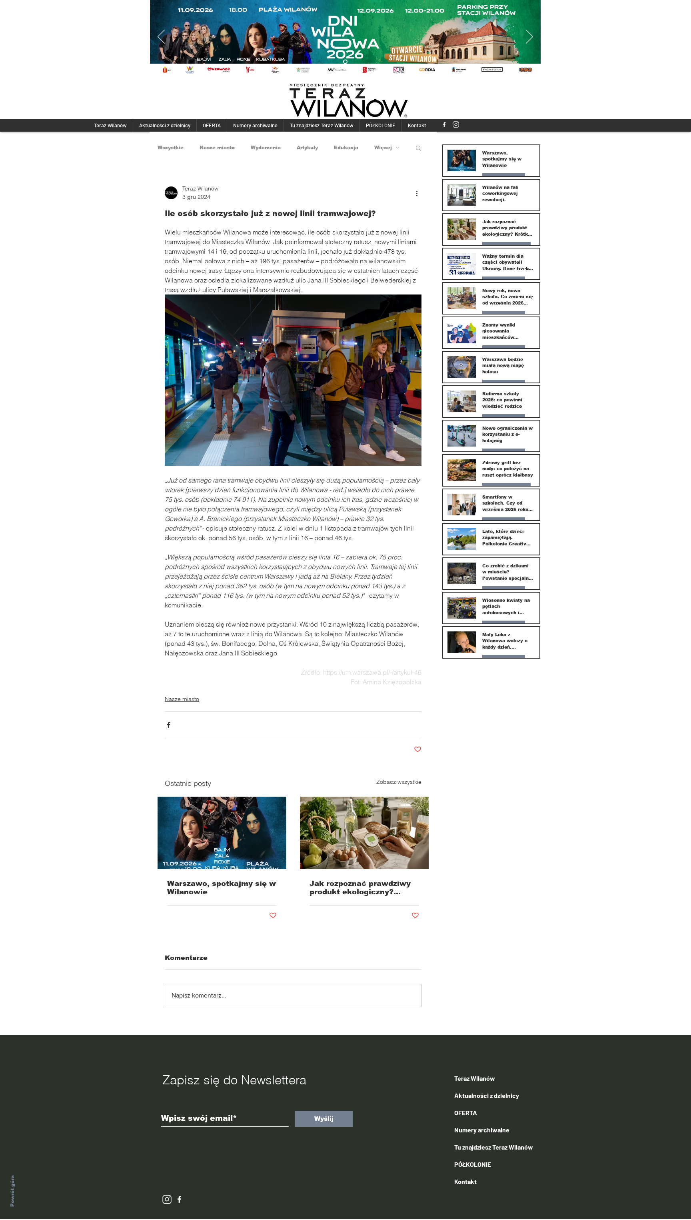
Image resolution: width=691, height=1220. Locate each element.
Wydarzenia (266, 147)
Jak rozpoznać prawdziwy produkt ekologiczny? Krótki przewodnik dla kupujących (360, 887)
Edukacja (346, 147)
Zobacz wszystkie (398, 781)
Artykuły (307, 147)
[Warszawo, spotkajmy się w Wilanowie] (222, 833)
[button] (418, 147)
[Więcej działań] (416, 193)
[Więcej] (348, 37)
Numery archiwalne (481, 1130)
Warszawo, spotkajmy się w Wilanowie (221, 887)
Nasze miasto (217, 147)
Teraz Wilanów (474, 1078)
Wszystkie (171, 147)
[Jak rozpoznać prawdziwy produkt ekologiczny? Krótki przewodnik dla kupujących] (364, 833)
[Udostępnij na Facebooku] (168, 725)
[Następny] (529, 37)
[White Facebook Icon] (179, 1199)
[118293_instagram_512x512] (456, 124)
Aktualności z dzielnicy (486, 1095)
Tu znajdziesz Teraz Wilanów (493, 1147)
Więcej (383, 147)
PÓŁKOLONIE (472, 1164)
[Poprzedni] (161, 37)
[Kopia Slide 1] (345, 62)
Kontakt (465, 1181)
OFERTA (465, 1112)
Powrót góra (12, 1191)
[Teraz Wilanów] (444, 124)
